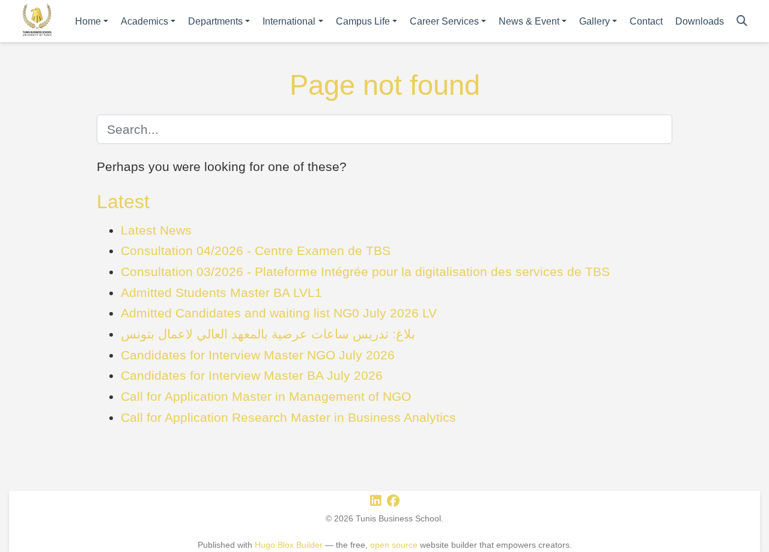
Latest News (156, 230)
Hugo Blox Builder (289, 545)
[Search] (742, 21)
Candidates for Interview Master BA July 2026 (252, 375)
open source (394, 545)
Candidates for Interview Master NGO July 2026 (258, 355)
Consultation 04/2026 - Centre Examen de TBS (256, 250)
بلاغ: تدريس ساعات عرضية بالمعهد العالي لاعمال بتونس (268, 334)
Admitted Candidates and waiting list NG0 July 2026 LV (279, 313)
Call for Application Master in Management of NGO (266, 396)
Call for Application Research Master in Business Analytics (288, 417)
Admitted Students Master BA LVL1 (221, 292)
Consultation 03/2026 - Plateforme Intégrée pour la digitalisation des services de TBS (365, 271)
